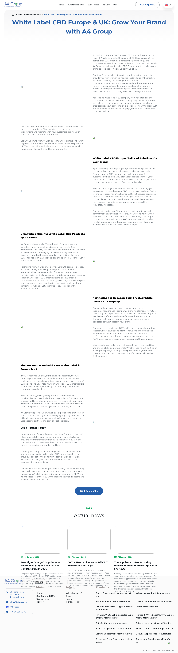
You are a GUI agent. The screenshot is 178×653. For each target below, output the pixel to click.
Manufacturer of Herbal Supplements (154, 628)
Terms (69, 599)
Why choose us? (74, 593)
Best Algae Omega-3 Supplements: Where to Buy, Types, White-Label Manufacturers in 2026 (41, 565)
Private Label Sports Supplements (113, 601)
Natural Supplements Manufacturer (113, 628)
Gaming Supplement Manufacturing (114, 634)
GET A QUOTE (147, 5)
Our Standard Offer (75, 5)
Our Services (93, 5)
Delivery (106, 5)
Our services (42, 599)
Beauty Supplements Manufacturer (153, 634)
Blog (115, 5)
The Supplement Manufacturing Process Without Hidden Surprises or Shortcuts (135, 565)
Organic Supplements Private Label (153, 601)
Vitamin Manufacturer (147, 607)
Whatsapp (14, 607)
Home (61, 5)
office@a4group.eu (18, 602)
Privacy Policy (73, 602)
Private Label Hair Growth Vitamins (153, 623)
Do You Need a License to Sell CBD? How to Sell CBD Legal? (87, 564)
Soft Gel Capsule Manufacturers (112, 623)
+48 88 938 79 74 (18, 612)
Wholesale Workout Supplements (153, 593)
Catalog (38, 582)
